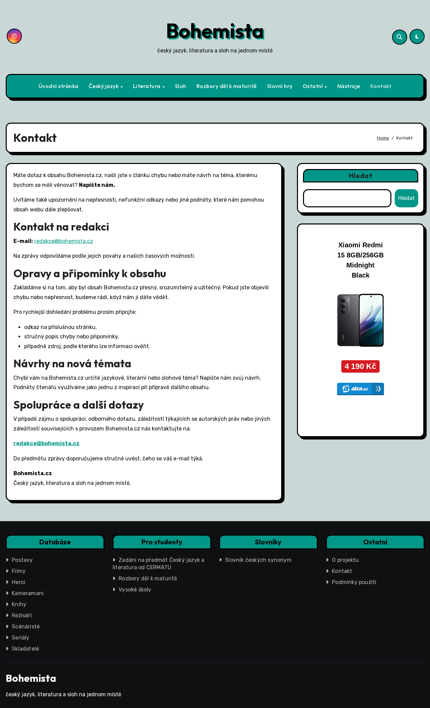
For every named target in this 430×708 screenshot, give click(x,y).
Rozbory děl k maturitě (227, 86)
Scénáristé (26, 626)
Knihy (19, 604)
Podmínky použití (354, 582)
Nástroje (348, 86)
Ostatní (313, 86)
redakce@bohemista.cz (63, 241)
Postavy (22, 560)
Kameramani (28, 593)
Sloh (180, 86)
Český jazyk (104, 86)
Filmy (19, 571)
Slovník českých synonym (258, 560)
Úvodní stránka (59, 86)
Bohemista (215, 30)
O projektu (345, 560)
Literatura (147, 86)
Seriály (20, 637)
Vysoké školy (135, 589)
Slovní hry (280, 86)
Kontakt (381, 86)
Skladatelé (25, 648)
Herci (18, 582)
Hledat (361, 175)
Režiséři (22, 615)
